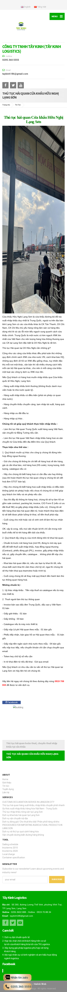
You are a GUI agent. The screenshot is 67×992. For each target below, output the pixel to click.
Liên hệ (5, 792)
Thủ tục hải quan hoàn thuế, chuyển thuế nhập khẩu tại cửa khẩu (31, 745)
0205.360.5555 (10, 59)
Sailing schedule (10, 844)
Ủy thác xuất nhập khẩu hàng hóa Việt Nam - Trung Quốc (29, 808)
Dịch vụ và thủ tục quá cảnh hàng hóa (20, 831)
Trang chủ (6, 105)
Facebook (12, 702)
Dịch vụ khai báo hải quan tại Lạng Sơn (21, 815)
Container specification (13, 857)
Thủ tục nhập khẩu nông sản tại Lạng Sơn (22, 812)
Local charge (8, 854)
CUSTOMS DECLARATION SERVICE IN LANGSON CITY (28, 802)
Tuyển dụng (8, 789)
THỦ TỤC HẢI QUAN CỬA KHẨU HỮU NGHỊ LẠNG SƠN (32, 755)
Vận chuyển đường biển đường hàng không (23, 835)
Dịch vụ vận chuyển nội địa (15, 818)
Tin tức (5, 786)
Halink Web (40, 984)
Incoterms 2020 (10, 851)
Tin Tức (18, 105)
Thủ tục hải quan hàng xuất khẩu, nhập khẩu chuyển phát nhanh (33, 805)
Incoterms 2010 (10, 847)
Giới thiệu (6, 782)
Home (5, 779)
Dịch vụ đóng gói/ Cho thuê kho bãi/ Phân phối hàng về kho (30, 821)
